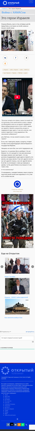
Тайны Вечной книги (10, 415)
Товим (6, 410)
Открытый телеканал (17, 189)
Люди (6, 394)
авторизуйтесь (30, 331)
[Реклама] (17, 221)
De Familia (7, 399)
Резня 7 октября (10, 276)
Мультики (7, 396)
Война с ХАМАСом (14, 12)
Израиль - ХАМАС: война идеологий (16, 297)
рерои (25, 73)
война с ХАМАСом (24, 69)
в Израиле (5, 69)
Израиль (14, 73)
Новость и (7, 398)
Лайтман (20, 73)
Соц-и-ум (7, 402)
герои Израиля (7, 73)
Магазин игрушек (9, 409)
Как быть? (7, 407)
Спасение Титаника (10, 404)
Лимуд (6, 412)
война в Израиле (14, 69)
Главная (4, 8)
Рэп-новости (8, 401)
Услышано (7, 405)
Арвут (6, 413)
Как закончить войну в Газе (13, 317)
